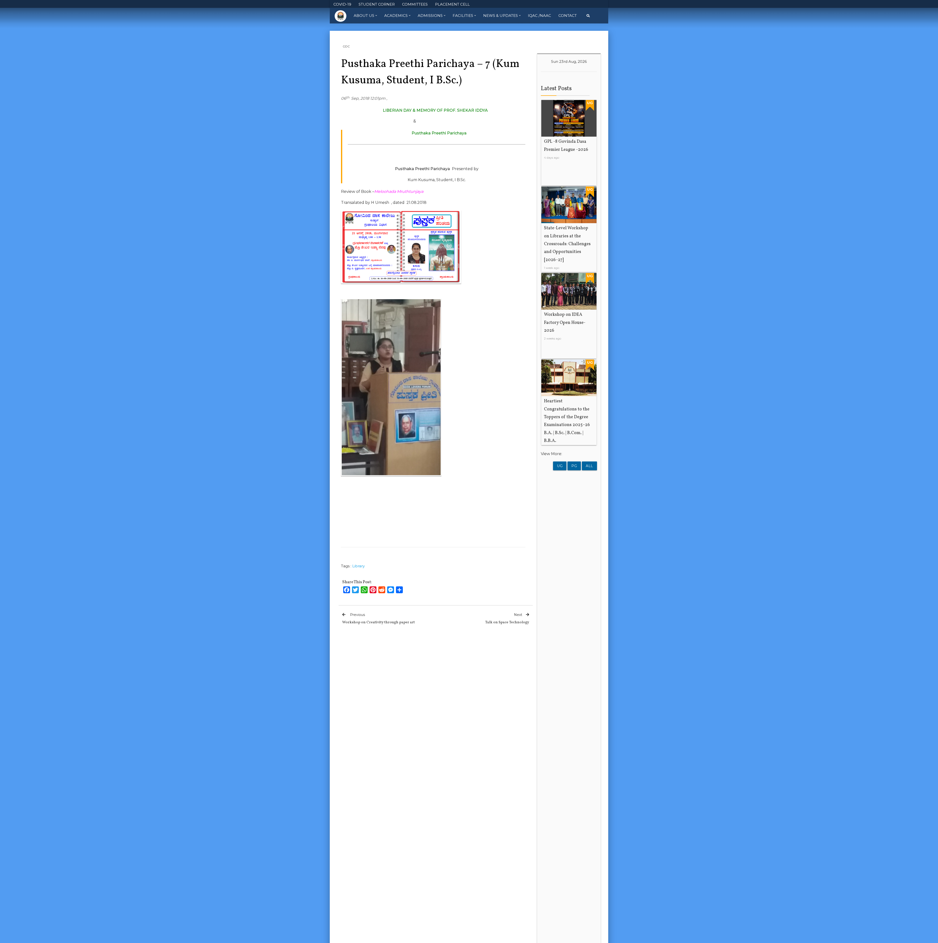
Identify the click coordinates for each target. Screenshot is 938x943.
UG (560, 466)
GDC (346, 46)
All (589, 466)
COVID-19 (342, 4)
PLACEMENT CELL (452, 4)
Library (358, 566)
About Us (364, 15)
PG (574, 466)
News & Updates (500, 15)
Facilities (463, 15)
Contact (567, 15)
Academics (396, 15)
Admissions (430, 15)
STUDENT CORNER (377, 4)
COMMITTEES (415, 4)
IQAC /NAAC (539, 15)
